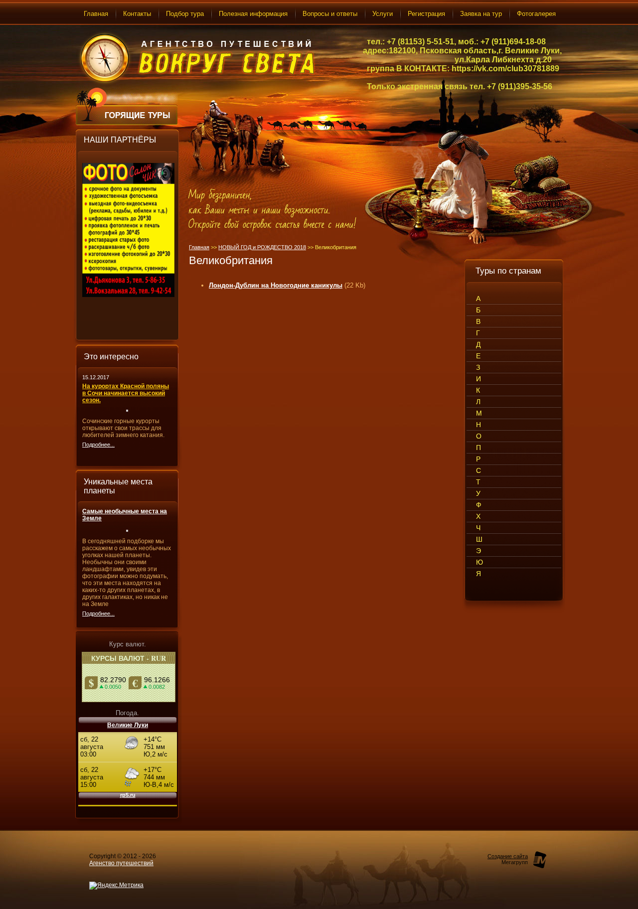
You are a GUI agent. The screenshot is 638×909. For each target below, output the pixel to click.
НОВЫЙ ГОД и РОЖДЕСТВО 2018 (262, 247)
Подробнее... (98, 445)
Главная (199, 247)
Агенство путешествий (121, 863)
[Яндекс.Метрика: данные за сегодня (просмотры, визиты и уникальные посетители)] (116, 886)
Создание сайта (507, 856)
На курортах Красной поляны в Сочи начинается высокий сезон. (125, 393)
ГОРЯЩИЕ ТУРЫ (139, 116)
